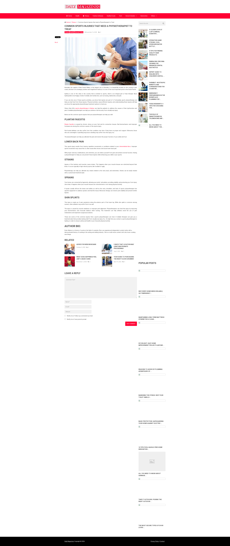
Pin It (56, 42)
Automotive (144, 16)
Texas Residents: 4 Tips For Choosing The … (156, 106)
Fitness (86, 16)
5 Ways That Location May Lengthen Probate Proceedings (124, 246)
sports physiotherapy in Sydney (84, 108)
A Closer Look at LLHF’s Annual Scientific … (155, 32)
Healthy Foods (111, 16)
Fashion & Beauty (98, 16)
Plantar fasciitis (69, 124)
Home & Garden (130, 16)
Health (77, 16)
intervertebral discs (125, 146)
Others (153, 16)
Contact (162, 541)
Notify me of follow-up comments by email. (80, 316)
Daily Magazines (69, 541)
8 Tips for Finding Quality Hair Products (156, 53)
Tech (120, 16)
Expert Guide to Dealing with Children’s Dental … (157, 74)
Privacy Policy (155, 541)
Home (70, 16)
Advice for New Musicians (86, 244)
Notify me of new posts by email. (77, 319)
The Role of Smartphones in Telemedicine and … (156, 116)
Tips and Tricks (79, 32)
